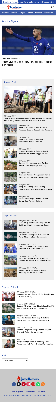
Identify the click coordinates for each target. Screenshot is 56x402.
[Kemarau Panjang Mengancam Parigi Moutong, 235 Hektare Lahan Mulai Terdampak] (10, 177)
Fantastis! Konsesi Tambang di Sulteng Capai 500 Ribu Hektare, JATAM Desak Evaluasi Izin (33, 319)
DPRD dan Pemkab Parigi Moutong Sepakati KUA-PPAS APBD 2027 (33, 248)
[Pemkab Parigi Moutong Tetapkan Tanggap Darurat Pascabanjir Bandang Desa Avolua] (10, 129)
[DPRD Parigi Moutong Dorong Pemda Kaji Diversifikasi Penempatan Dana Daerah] (10, 225)
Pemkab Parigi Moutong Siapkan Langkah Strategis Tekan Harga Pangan (34, 331)
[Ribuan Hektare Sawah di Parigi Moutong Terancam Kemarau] (10, 272)
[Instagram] (28, 384)
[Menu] (3, 7)
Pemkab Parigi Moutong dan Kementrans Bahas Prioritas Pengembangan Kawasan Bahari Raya (35, 140)
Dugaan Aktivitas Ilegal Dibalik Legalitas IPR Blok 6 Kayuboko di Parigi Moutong (35, 307)
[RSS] (43, 384)
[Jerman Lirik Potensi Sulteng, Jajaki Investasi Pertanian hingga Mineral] (10, 153)
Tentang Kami (17, 392)
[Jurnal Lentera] (14, 7)
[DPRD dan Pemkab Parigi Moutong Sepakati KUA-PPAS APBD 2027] (10, 248)
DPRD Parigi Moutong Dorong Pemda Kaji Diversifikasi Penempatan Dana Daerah (34, 224)
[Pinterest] (23, 384)
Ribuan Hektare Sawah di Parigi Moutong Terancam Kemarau (32, 271)
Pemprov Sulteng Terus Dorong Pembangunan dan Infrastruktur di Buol (35, 188)
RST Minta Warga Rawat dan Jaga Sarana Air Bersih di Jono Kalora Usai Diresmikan (35, 259)
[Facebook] (14, 384)
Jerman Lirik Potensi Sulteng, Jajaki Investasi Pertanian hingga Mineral (33, 152)
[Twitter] (19, 384)
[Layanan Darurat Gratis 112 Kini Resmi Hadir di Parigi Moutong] (8, 296)
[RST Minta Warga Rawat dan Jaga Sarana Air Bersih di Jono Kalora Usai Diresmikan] (10, 260)
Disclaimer (30, 392)
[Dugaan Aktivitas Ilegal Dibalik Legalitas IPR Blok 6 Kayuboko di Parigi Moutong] (8, 308)
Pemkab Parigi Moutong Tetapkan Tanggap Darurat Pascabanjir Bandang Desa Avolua (35, 129)
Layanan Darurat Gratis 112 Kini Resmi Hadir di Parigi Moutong (35, 295)
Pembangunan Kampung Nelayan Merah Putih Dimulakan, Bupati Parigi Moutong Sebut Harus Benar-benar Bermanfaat (28, 119)
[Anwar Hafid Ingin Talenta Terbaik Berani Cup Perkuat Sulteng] (10, 200)
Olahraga (6, 58)
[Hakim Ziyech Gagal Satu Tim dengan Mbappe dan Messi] (28, 40)
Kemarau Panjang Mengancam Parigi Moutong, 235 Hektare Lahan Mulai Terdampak (34, 176)
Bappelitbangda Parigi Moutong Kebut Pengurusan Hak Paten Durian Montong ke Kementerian (34, 343)
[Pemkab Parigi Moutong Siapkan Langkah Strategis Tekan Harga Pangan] (8, 332)
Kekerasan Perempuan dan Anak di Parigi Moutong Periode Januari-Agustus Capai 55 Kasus (34, 236)
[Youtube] (33, 384)
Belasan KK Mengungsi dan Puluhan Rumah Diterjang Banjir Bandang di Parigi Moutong (33, 164)
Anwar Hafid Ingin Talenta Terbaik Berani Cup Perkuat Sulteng (33, 200)
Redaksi (41, 392)
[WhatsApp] (38, 384)
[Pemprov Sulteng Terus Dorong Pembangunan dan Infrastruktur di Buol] (10, 189)
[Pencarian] (52, 7)
